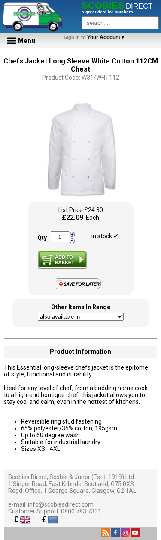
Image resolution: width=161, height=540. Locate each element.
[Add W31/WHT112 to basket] (62, 260)
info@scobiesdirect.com (61, 504)
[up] (72, 234)
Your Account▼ (96, 37)
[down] (72, 240)
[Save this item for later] (80, 287)
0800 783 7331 (81, 511)
